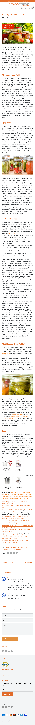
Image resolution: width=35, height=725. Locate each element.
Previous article (8, 562)
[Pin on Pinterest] (11, 553)
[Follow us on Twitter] (6, 651)
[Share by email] (17, 553)
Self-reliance (19, 549)
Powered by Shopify (7, 721)
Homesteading (6, 549)
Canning (7, 547)
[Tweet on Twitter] (14, 553)
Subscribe (7, 694)
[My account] (29, 8)
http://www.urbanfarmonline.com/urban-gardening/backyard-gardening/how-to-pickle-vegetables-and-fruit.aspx (15, 536)
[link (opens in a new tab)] (7, 475)
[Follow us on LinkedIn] (12, 651)
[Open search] (22, 8)
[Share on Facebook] (8, 553)
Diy (11, 547)
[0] (32, 8)
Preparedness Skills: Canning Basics (22, 494)
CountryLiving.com (13, 233)
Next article (28, 562)
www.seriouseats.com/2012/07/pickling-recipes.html (17, 524)
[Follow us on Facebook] (3, 651)
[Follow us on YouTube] (9, 651)
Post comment (9, 639)
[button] (32, 8)
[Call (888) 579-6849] (25, 8)
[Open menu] (2, 4)
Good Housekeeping (17, 414)
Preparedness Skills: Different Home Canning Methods (17, 496)
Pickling (13, 549)
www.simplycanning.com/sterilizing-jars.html (15, 522)
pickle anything (6, 353)
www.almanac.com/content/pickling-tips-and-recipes (17, 520)
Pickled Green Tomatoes (17, 416)
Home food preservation (20, 547)
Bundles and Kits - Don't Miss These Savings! (17, 1)
